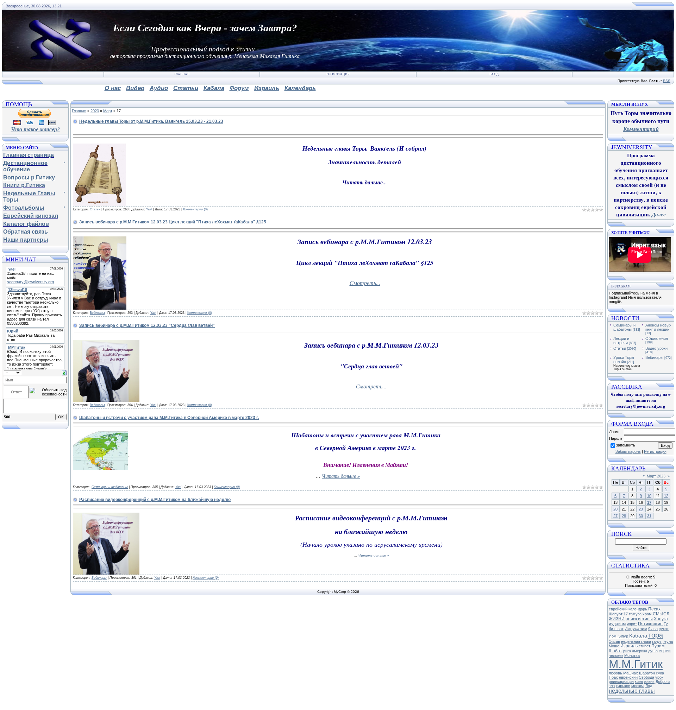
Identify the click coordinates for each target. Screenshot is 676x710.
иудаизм (617, 623)
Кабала (638, 636)
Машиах (630, 673)
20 (615, 509)
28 (624, 516)
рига (627, 651)
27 (615, 516)
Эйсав (614, 641)
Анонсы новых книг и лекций (658, 327)
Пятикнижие (650, 623)
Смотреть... (365, 282)
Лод (648, 686)
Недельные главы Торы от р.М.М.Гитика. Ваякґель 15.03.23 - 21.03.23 (151, 121)
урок (659, 677)
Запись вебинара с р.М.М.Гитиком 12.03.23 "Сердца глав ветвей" (147, 325)
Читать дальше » (341, 476)
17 (649, 502)
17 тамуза (632, 614)
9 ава (653, 629)
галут (657, 641)
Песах (654, 609)
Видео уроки (656, 348)
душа (653, 651)
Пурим (657, 646)
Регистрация (338, 74)
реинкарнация (621, 681)
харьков (623, 686)
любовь (615, 673)
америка (639, 651)
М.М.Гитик (636, 664)
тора (655, 635)
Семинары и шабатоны (110, 487)
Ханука (661, 618)
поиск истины (639, 618)
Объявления (656, 338)
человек (616, 655)
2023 (94, 111)
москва (637, 686)
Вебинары (97, 313)
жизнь (649, 681)
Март (107, 111)
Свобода (646, 677)
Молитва (632, 655)
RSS (666, 81)
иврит (632, 624)
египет (644, 646)
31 (649, 516)
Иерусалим (636, 628)
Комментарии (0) (195, 209)
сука (660, 673)
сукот (664, 629)
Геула (668, 641)
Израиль (629, 646)
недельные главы (632, 691)
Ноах (613, 677)
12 (666, 496)
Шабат (615, 650)
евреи (665, 650)
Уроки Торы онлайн (623, 359)
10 (649, 496)
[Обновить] (64, 372)
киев (639, 681)
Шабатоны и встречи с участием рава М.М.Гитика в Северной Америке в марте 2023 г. (169, 417)
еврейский (628, 677)
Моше (614, 646)
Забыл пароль (628, 451)
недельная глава (636, 641)
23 (641, 509)
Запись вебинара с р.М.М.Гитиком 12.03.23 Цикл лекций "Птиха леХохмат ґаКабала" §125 (172, 222)
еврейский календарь (628, 609)
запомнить (625, 445)
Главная (181, 74)
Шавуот (615, 614)
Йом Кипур (618, 636)
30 (641, 516)
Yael (149, 209)
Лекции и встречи (621, 340)
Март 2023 (656, 476)
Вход (494, 74)
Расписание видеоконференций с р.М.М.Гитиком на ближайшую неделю (155, 499)
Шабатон (647, 673)
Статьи (95, 209)
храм (647, 614)
